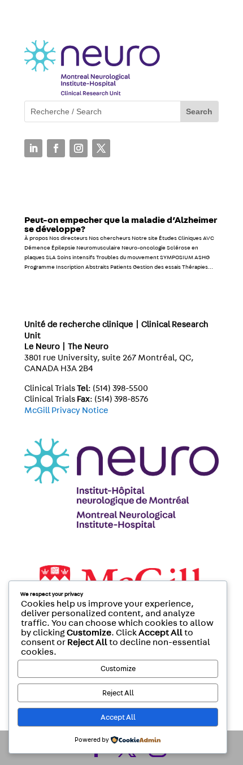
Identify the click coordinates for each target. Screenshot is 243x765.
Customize (118, 669)
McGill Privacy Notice (66, 410)
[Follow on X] (101, 148)
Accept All (118, 717)
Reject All (118, 693)
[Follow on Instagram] (79, 148)
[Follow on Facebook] (56, 148)
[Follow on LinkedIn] (33, 148)
